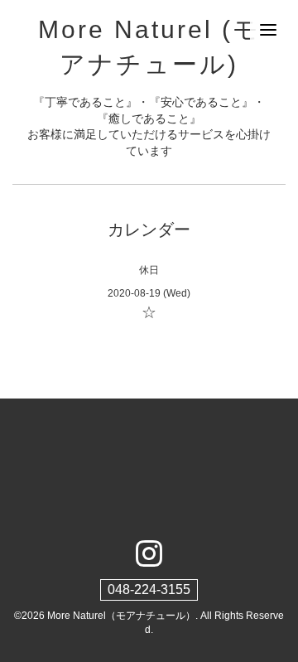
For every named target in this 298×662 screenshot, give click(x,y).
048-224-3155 (149, 589)
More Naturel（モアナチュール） (121, 615)
